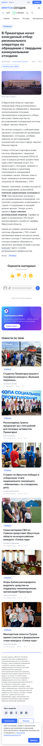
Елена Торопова (9, 436)
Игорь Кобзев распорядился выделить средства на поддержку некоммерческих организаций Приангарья (19, 587)
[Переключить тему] (27, 13)
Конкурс (13, 255)
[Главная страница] (13, 8)
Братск (11, 2)
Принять (33, 740)
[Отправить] (38, 288)
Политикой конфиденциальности (14, 734)
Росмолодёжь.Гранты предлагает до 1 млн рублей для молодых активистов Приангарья (19, 427)
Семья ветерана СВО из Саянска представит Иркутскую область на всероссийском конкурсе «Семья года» (21, 535)
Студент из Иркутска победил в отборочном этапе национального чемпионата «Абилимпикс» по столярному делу (21, 481)
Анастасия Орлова (20, 62)
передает (6, 247)
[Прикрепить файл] (9, 288)
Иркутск (5, 2)
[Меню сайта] (39, 8)
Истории (26, 18)
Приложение (9, 721)
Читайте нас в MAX (10, 66)
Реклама (26, 721)
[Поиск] (32, 13)
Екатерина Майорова (11, 491)
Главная (6, 18)
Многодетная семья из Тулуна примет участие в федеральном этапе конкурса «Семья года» (21, 637)
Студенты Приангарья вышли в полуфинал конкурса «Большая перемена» (21, 376)
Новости (16, 18)
